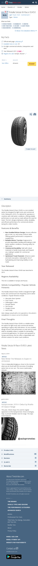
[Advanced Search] (36, 2)
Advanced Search (14, 510)
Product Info (8, 450)
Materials (20, 466)
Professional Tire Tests (15, 517)
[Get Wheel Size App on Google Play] (15, 556)
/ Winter (15, 17)
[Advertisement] (19, 88)
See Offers (5, 63)
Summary (7, 199)
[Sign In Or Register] (33, 2)
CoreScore (21, 483)
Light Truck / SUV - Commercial (19, 15)
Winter (27, 7)
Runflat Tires (12, 525)
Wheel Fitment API (13, 539)
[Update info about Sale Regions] (26, 54)
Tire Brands (12, 501)
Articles (10, 514)
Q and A (20, 462)
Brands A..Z (11, 7)
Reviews (20, 458)
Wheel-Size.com (12, 537)
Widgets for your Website (16, 542)
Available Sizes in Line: (11, 44)
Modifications (20, 454)
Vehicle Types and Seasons (18, 504)
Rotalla (19, 7)
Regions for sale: (9, 54)
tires (28, 479)
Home (3, 7)
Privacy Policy (12, 531)
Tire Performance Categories (19, 507)
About (9, 528)
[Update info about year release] (23, 51)
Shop (32, 64)
